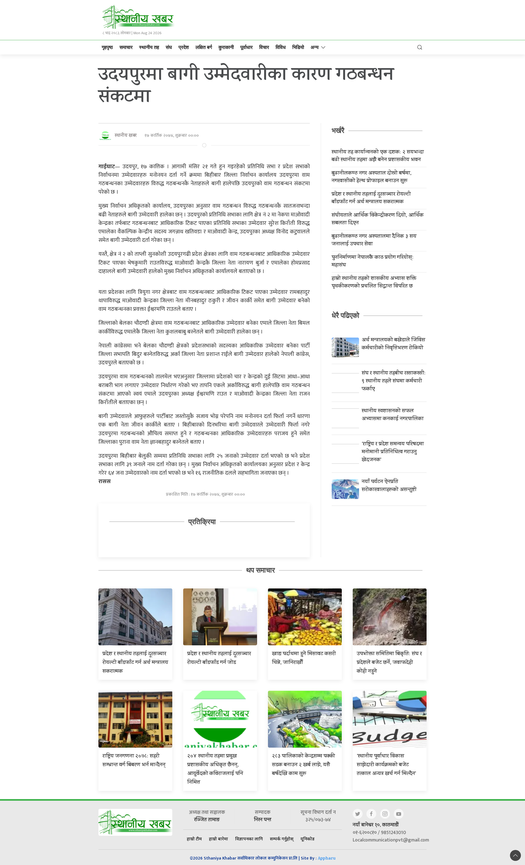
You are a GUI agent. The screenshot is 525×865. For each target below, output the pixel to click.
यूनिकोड (307, 839)
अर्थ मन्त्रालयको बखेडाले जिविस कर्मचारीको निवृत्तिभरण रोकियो (393, 344)
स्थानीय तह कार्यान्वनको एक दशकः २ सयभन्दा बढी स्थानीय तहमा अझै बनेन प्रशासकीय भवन (378, 156)
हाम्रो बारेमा (218, 839)
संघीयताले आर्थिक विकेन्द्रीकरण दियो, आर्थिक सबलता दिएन (378, 219)
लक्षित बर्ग (204, 47)
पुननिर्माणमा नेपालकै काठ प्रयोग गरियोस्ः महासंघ (373, 261)
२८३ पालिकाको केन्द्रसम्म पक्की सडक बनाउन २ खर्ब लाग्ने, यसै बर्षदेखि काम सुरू (303, 765)
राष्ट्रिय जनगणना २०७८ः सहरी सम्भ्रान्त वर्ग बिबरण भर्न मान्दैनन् (134, 761)
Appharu (327, 858)
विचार (264, 47)
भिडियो (298, 47)
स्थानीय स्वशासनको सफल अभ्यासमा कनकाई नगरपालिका (393, 415)
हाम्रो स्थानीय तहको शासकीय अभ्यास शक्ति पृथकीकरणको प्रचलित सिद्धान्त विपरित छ (374, 283)
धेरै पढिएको (345, 315)
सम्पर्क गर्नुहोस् (281, 839)
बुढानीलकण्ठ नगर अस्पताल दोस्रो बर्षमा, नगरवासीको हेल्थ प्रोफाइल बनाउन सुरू (372, 177)
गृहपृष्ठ (107, 47)
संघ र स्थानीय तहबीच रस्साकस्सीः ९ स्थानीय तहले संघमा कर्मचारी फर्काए (394, 381)
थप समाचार (260, 570)
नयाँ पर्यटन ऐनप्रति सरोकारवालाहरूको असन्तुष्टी (389, 486)
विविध (281, 47)
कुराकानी (226, 47)
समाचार (126, 47)
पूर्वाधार (246, 47)
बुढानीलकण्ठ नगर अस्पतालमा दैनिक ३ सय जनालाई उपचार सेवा (374, 240)
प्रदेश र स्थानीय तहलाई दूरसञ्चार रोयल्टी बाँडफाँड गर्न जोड (219, 658)
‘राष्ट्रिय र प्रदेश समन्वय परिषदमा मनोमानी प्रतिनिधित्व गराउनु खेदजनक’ (393, 452)
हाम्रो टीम (194, 839)
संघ (169, 47)
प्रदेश (184, 47)
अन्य (315, 47)
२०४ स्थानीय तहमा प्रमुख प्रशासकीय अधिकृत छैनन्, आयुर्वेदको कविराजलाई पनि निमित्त (215, 769)
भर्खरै (338, 130)
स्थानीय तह (149, 47)
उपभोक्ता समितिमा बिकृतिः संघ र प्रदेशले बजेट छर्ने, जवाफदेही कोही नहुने (389, 663)
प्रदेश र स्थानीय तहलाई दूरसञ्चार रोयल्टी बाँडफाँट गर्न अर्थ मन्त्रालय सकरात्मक (371, 198)
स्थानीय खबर (125, 136)
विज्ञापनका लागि (249, 839)
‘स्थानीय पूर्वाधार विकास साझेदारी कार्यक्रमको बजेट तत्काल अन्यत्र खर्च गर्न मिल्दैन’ (386, 765)
